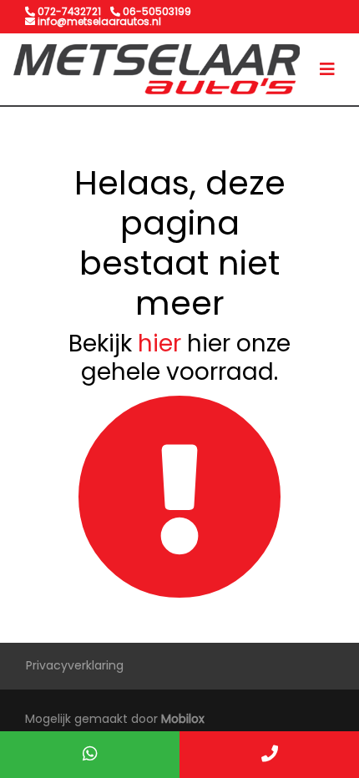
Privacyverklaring (75, 665)
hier (159, 343)
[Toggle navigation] (327, 69)
